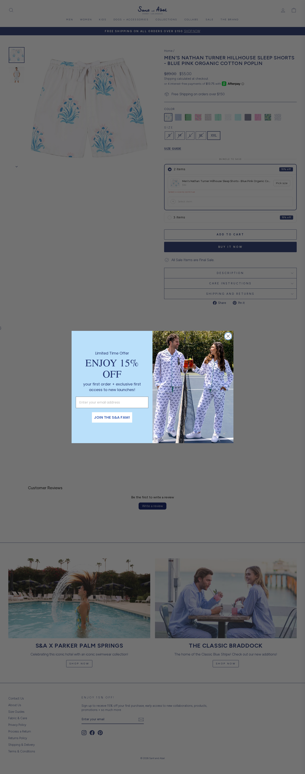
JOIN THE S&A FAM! (112, 417)
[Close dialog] (228, 336)
